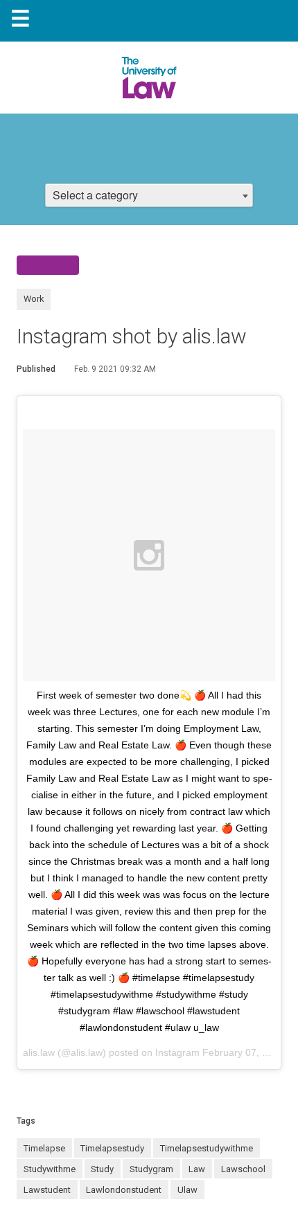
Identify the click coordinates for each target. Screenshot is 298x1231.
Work (34, 299)
